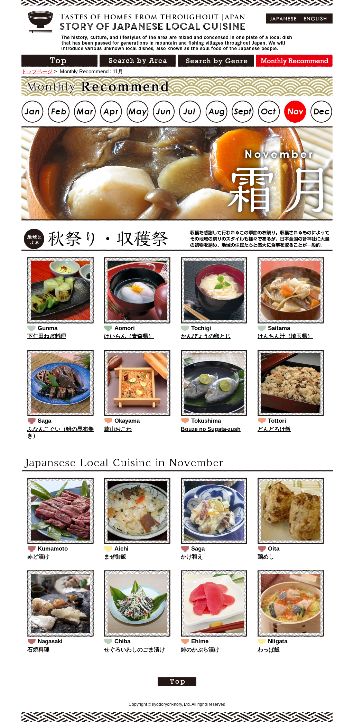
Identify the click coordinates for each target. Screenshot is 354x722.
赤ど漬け (38, 557)
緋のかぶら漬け (200, 650)
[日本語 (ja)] (283, 18)
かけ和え (192, 557)
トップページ (37, 71)
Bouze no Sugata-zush (211, 429)
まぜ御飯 (115, 557)
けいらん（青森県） (129, 336)
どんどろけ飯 (274, 429)
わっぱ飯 (269, 650)
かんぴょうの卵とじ (206, 336)
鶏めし (266, 557)
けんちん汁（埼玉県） (285, 336)
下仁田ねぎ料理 (46, 336)
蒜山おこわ (118, 429)
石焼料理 (38, 650)
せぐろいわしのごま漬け (134, 650)
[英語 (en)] (315, 18)
